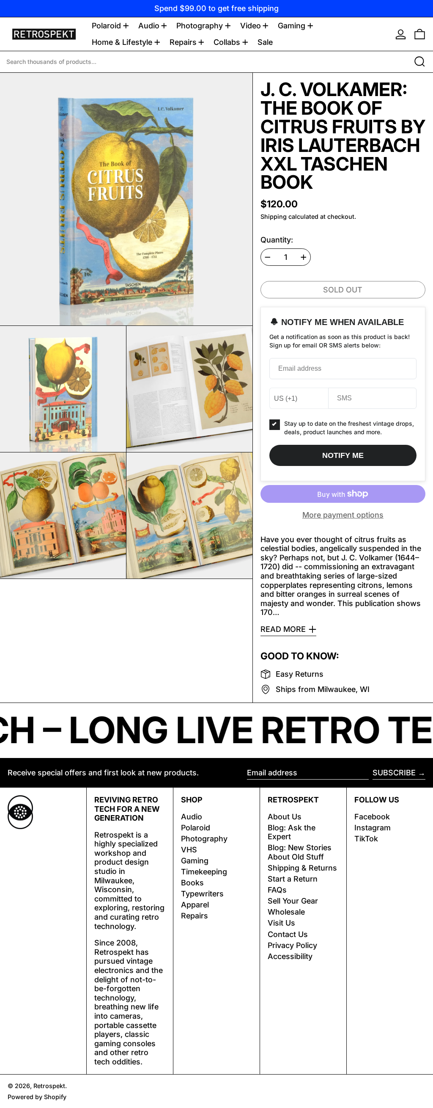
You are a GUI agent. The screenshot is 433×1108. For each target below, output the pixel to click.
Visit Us (281, 922)
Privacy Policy (292, 945)
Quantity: (276, 239)
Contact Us (288, 934)
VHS (189, 849)
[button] (419, 34)
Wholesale (286, 911)
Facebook (372, 816)
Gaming (194, 860)
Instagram (372, 827)
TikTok (366, 838)
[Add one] (304, 257)
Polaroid (195, 827)
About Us (284, 816)
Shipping (273, 216)
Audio (191, 816)
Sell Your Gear (293, 900)
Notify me (343, 455)
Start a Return (293, 878)
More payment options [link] (343, 514)
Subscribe (394, 772)
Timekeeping (204, 871)
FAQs (277, 889)
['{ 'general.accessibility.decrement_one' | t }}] (268, 257)
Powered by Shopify (37, 1096)
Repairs (194, 915)
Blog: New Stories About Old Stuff (300, 852)
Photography (204, 838)
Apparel (195, 904)
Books (192, 882)
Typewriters (202, 893)
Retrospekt (49, 1085)
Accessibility (290, 956)
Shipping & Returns (302, 867)
